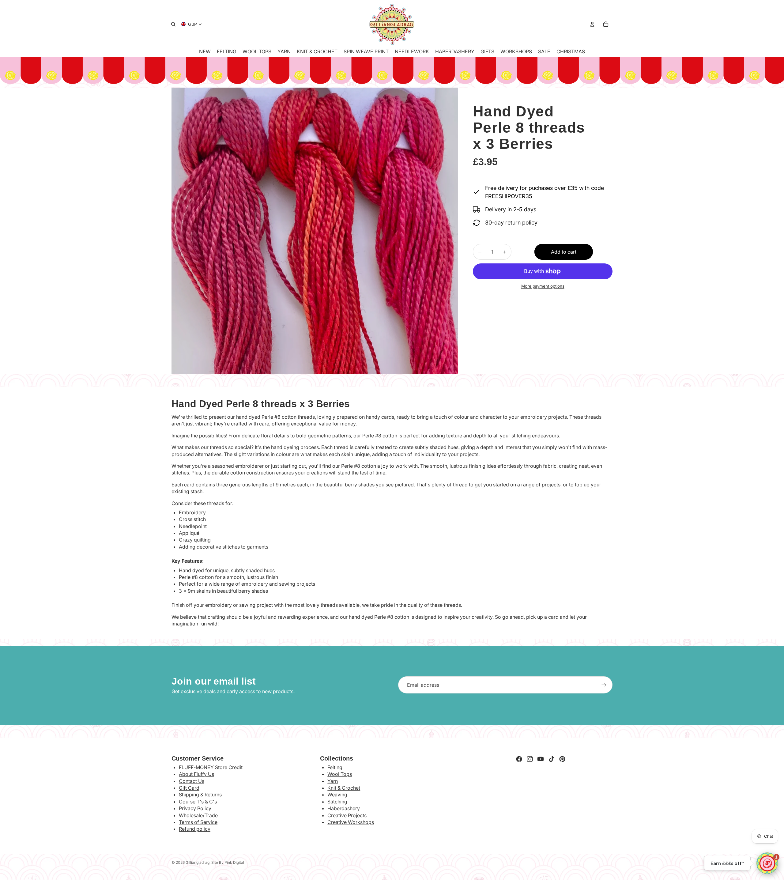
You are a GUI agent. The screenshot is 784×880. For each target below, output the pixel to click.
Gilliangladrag (197, 862)
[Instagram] (529, 759)
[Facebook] (519, 759)
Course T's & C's (198, 802)
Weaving (337, 794)
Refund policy (194, 829)
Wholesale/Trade (198, 815)
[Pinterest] (562, 759)
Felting (335, 767)
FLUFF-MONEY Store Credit (211, 767)
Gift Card (189, 788)
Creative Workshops (350, 822)
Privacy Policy (195, 808)
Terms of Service (198, 822)
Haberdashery (343, 808)
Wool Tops (339, 774)
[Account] (592, 24)
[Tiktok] (551, 759)
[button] (767, 863)
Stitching (337, 802)
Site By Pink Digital (227, 862)
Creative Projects (347, 815)
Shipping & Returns (200, 794)
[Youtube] (540, 759)
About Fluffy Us (196, 774)
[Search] (173, 24)
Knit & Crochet (343, 788)
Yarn (332, 781)
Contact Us (191, 781)
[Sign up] (604, 685)
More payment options (542, 286)
